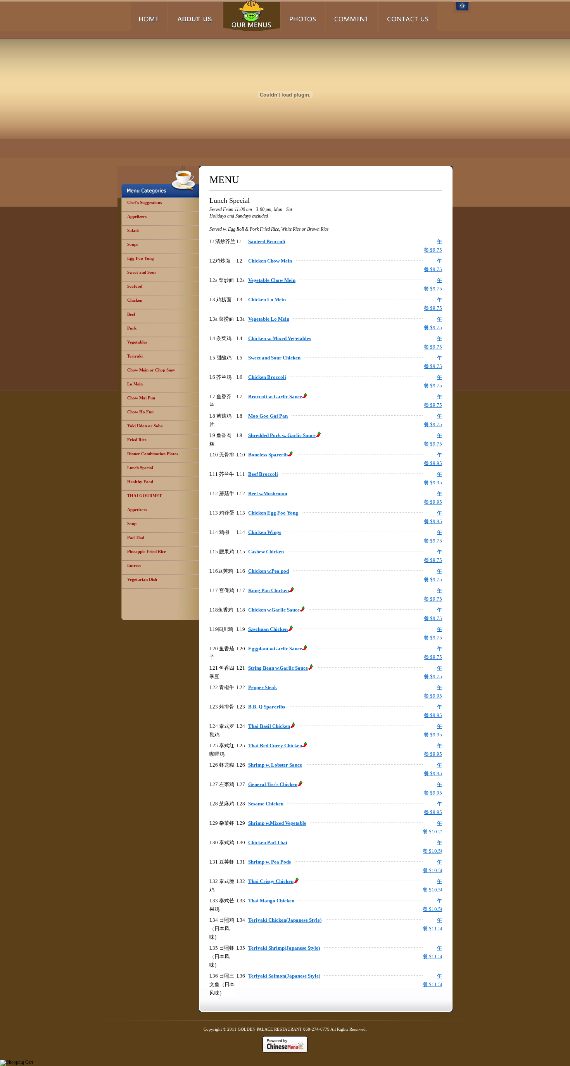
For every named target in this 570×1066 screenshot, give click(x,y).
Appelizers (137, 216)
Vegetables (137, 342)
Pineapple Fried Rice (146, 551)
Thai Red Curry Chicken (275, 745)
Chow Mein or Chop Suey (151, 370)
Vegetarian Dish (142, 579)
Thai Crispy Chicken (271, 881)
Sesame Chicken (265, 804)
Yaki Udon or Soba (145, 425)
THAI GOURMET (144, 495)
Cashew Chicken (266, 552)
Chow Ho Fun (140, 411)
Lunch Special (140, 467)
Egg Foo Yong (140, 258)
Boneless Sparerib (268, 455)
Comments (351, 15)
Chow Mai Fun (141, 398)
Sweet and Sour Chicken (274, 358)
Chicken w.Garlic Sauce (274, 610)
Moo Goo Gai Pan (268, 416)
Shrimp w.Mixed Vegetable (277, 823)
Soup (131, 523)
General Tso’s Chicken (272, 784)
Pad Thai (135, 537)
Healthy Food (140, 481)
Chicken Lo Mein (267, 299)
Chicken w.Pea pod (268, 571)
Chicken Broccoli (267, 377)
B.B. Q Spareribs (266, 707)
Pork (131, 328)
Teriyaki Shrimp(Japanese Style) (284, 948)
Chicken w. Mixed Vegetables (279, 338)
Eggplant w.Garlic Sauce (275, 648)
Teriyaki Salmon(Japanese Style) (284, 976)
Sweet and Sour (141, 272)
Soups (132, 244)
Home (149, 15)
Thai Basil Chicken (269, 726)
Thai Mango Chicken (271, 901)
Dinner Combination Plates (152, 453)
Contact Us (407, 15)
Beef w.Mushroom (267, 493)
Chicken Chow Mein (270, 261)
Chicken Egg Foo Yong (273, 513)
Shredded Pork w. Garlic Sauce (282, 435)
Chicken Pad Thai (267, 842)
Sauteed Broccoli (266, 241)
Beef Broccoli (263, 474)
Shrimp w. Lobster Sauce (275, 765)
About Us (195, 15)
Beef (131, 314)
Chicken (134, 300)
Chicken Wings (264, 532)
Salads (133, 230)
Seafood (134, 286)
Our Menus (251, 15)
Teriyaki (135, 356)
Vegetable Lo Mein (268, 319)
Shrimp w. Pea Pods (269, 862)
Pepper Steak (262, 687)
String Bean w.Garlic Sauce (278, 668)
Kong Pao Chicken (268, 590)
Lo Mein (135, 384)
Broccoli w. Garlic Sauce (275, 396)
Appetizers (137, 509)
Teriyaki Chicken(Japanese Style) (284, 920)
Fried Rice (137, 439)
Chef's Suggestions (144, 202)
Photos (303, 15)
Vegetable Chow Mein (271, 280)
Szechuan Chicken (268, 629)
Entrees (134, 565)
